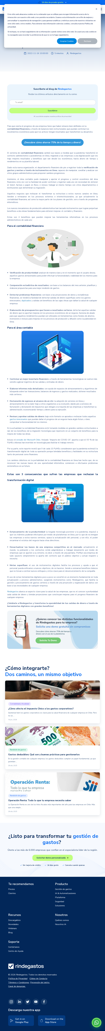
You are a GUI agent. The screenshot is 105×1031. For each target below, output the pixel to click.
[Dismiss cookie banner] (96, 9)
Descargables (14, 920)
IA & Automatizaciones (65, 893)
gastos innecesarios (18, 419)
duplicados (26, 300)
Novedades (13, 924)
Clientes (12, 893)
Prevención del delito (40, 982)
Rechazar (87, 41)
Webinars (12, 928)
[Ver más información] (66, 2)
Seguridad (59, 901)
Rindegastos (13, 591)
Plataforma (60, 897)
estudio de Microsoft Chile (28, 439)
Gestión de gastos (63, 889)
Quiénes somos (62, 920)
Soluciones (60, 905)
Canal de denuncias (17, 986)
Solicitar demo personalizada (51, 857)
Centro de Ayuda (15, 951)
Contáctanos (13, 947)
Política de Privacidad (17, 978)
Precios (11, 889)
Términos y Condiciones (18, 982)
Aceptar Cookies (67, 41)
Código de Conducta (38, 978)
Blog (10, 932)
